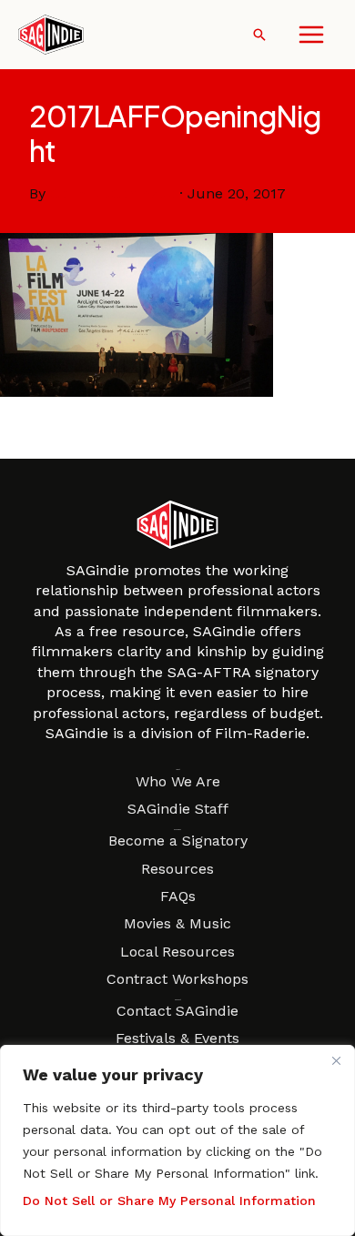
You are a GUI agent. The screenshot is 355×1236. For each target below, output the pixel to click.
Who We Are (178, 781)
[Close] (336, 1060)
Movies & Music (177, 923)
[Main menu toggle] (311, 34)
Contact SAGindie (177, 1010)
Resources (177, 868)
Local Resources (177, 951)
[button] (259, 34)
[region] (177, 1140)
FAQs (178, 896)
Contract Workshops (177, 979)
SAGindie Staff (177, 808)
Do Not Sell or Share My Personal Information (169, 1200)
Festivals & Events (177, 1038)
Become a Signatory (178, 840)
